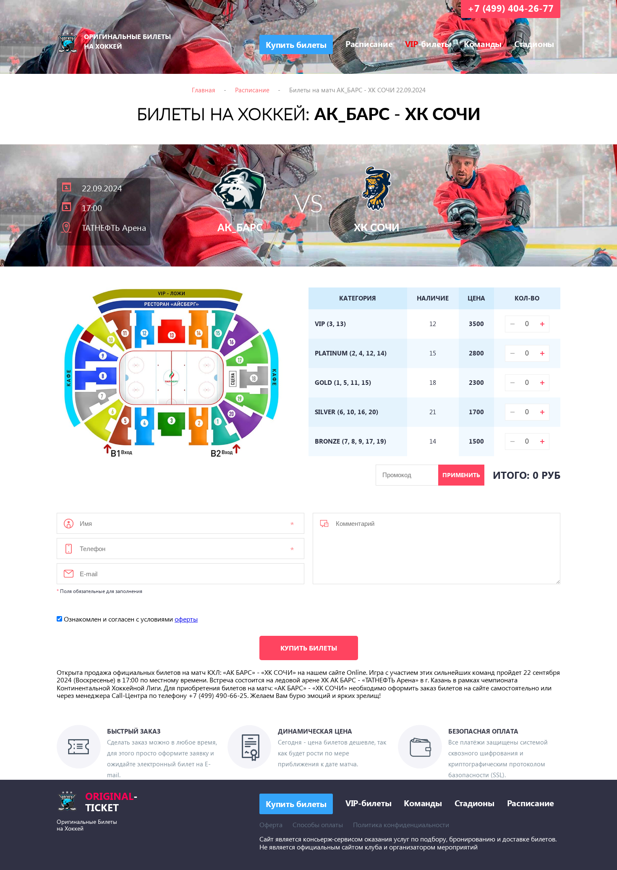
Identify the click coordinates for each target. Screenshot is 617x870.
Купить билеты (308, 647)
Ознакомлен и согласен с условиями (130, 618)
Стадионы (534, 43)
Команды (483, 43)
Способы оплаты (318, 824)
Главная (203, 90)
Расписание (369, 43)
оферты (186, 618)
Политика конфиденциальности (401, 824)
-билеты (428, 43)
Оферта (270, 824)
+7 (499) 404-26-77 (511, 8)
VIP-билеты (368, 802)
